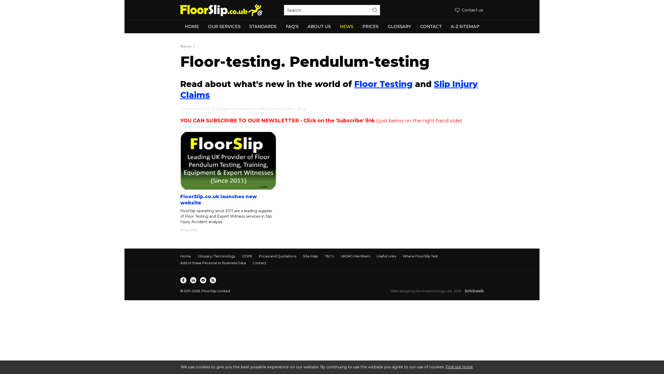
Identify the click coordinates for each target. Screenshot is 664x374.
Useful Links (386, 256)
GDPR (247, 256)
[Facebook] (183, 280)
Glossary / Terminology (216, 256)
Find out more (459, 367)
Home (185, 256)
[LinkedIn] (193, 280)
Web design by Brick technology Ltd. (421, 291)
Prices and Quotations (277, 256)
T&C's (329, 256)
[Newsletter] (203, 280)
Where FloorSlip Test (420, 256)
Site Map (310, 256)
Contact (259, 263)
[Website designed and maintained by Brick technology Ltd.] (474, 291)
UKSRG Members (355, 256)
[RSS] (213, 280)
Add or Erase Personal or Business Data (213, 263)
